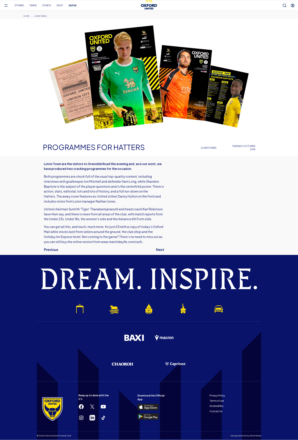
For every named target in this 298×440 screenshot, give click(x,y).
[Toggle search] (284, 5)
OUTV (72, 5)
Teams (33, 5)
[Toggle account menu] (293, 5)
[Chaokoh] (122, 364)
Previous (51, 249)
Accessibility (217, 405)
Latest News (40, 16)
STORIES (19, 5)
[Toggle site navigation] (6, 5)
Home (26, 16)
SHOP (60, 5)
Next (160, 249)
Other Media (255, 435)
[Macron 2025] (164, 337)
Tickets (46, 5)
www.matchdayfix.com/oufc (121, 242)
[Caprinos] (175, 364)
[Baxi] (134, 337)
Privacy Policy (217, 395)
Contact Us (216, 411)
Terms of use (217, 400)
